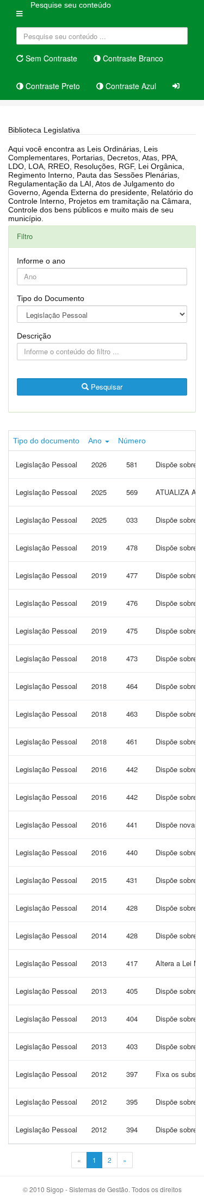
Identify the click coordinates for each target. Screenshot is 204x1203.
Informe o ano (41, 260)
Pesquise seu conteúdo (70, 5)
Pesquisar (105, 386)
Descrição (34, 335)
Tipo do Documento (50, 298)
